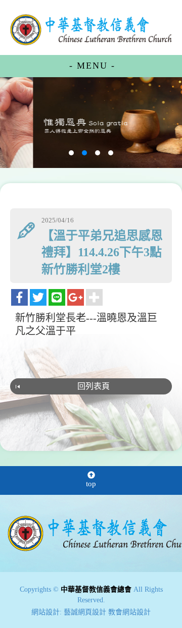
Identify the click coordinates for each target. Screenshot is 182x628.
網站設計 (45, 612)
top (91, 484)
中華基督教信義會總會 (91, 29)
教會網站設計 (129, 612)
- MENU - (92, 66)
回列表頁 (93, 386)
